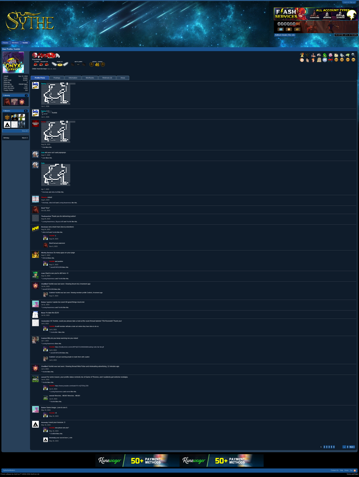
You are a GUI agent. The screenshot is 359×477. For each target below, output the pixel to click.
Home (346, 470)
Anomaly (45, 192)
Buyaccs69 (59, 221)
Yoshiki (69, 221)
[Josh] (14, 117)
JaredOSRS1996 (56, 267)
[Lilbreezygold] (21, 117)
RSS (355, 471)
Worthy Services (47, 252)
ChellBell (44, 284)
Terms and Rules (352, 474)
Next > (352, 447)
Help (341, 470)
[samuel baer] (14, 124)
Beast (43, 313)
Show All (24, 131)
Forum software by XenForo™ (20, 474)
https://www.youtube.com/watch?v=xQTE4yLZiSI (71, 386)
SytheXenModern (9, 470)
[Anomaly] (7, 124)
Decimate (44, 227)
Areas (123, 78)
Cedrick (52, 292)
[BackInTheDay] (7, 117)
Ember (43, 302)
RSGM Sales (23, 84)
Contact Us (335, 470)
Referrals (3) (107, 78)
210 (26, 90)
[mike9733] (21, 124)
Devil (43, 208)
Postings (57, 78)
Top (351, 470)
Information (73, 78)
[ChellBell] (21, 101)
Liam (44, 158)
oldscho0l (55, 192)
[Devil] (7, 101)
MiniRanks (90, 78)
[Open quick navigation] (356, 43)
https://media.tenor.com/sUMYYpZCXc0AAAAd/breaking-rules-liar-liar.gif (79, 347)
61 (26, 111)
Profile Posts (40, 78)
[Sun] (14, 101)
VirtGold (45, 258)
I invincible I (45, 321)
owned (43, 377)
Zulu (43, 147)
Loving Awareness (65, 202)
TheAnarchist (46, 216)
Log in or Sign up (349, 2)
